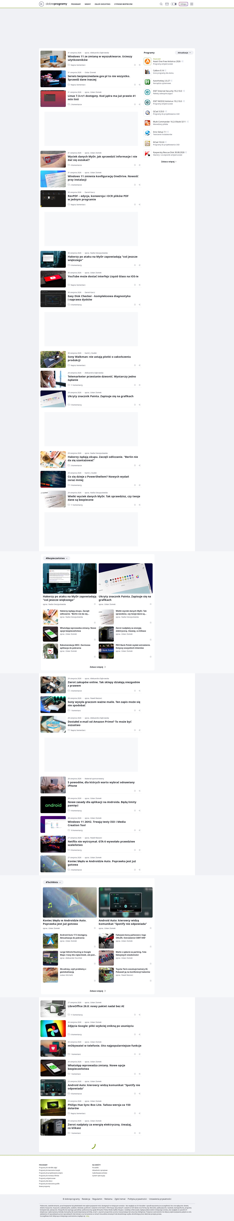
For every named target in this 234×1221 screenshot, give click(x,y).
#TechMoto (52, 882)
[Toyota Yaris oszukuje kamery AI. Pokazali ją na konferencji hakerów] (106, 975)
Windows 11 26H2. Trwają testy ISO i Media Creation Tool (97, 823)
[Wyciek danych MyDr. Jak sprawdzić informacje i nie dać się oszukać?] (53, 159)
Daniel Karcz (90, 192)
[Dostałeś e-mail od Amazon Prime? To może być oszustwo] (53, 724)
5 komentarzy (76, 405)
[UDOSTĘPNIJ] (139, 65)
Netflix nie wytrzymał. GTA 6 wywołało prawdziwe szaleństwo (101, 843)
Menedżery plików (160, 124)
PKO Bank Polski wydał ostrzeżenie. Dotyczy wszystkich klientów (133, 646)
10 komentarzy (77, 830)
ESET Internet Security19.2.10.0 (167, 91)
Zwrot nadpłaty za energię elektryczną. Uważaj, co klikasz (131, 629)
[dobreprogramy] (58, 3)
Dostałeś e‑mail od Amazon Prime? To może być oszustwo (100, 723)
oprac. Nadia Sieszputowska (96, 253)
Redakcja (86, 1199)
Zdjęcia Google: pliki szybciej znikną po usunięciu (101, 1026)
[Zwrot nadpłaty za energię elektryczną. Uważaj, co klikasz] (106, 634)
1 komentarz (76, 710)
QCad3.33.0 (159, 111)
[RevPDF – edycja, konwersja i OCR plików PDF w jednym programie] (53, 198)
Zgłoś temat (120, 1199)
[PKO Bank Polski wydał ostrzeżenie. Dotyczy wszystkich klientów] (106, 651)
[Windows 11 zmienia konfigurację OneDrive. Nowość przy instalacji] (53, 179)
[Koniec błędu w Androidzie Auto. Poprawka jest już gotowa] (53, 863)
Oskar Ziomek (90, 72)
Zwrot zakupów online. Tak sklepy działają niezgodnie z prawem (104, 683)
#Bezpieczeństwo (55, 558)
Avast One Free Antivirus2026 (167, 61)
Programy (76, 4)
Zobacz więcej (96, 667)
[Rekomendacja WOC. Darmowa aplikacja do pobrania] (50, 651)
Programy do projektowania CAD (166, 114)
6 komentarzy (76, 265)
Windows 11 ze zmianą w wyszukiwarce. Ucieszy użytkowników (100, 58)
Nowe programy (44, 1186)
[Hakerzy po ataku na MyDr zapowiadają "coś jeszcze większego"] (53, 259)
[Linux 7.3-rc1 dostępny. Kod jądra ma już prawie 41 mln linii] (53, 98)
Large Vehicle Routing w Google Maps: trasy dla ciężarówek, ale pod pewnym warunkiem (77, 953)
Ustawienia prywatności (160, 1199)
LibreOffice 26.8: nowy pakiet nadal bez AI (96, 1006)
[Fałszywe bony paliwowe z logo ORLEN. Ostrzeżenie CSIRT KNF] (106, 941)
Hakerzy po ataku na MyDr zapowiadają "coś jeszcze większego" (102, 258)
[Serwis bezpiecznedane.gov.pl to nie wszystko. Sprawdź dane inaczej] (53, 78)
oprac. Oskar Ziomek (93, 92)
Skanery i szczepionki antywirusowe (167, 155)
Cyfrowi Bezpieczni (123, 4)
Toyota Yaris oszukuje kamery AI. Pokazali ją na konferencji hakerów (133, 970)
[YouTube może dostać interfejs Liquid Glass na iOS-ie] (53, 279)
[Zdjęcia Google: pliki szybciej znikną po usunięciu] (53, 1028)
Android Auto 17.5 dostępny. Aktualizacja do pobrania (73, 936)
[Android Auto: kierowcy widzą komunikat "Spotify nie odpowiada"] (126, 902)
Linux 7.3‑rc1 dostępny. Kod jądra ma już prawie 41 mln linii (102, 97)
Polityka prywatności (137, 1199)
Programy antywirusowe (163, 64)
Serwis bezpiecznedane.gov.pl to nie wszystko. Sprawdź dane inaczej (99, 77)
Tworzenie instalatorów (162, 134)
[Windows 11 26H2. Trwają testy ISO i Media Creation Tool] (53, 824)
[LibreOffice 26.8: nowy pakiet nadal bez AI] (53, 1008)
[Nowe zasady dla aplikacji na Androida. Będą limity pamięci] (53, 804)
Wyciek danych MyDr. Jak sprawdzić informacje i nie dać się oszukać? (102, 158)
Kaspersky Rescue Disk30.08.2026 (168, 152)
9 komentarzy (76, 485)
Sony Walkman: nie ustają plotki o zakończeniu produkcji (99, 358)
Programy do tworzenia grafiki (49, 1184)
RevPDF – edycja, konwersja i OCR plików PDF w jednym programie (98, 197)
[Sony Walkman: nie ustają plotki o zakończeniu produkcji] (53, 359)
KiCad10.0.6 (158, 142)
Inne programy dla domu (163, 73)
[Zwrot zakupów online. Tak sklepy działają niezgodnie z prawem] (53, 684)
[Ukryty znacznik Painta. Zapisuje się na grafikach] (53, 398)
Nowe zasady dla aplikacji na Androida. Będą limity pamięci (102, 803)
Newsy (88, 4)
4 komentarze (76, 165)
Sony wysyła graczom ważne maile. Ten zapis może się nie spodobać (104, 703)
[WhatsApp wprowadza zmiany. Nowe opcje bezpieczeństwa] (50, 634)
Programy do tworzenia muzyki (49, 1170)
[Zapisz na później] (135, 65)
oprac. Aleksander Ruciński (71, 958)
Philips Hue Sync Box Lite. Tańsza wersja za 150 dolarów (99, 1106)
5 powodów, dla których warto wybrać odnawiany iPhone (101, 783)
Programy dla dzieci (45, 1181)
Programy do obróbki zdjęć (48, 1168)
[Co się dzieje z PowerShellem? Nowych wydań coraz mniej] (53, 479)
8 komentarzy (76, 850)
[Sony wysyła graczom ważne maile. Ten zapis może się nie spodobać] (53, 704)
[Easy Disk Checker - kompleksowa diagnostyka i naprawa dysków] (53, 298)
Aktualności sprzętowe (99, 1170)
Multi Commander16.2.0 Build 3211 (169, 121)
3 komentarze (76, 465)
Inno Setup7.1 (159, 132)
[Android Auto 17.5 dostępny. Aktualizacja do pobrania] (50, 941)
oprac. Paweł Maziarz (93, 698)
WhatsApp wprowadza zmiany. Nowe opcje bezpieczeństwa (78, 629)
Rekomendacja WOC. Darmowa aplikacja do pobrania (75, 646)
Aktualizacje (183, 53)
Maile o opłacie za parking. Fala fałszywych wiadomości (131, 953)
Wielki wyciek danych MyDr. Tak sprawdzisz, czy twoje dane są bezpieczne (104, 497)
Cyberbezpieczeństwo (99, 1173)
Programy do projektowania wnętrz (51, 1173)
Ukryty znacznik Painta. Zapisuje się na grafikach (100, 396)
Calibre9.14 (158, 70)
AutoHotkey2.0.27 (161, 80)
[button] (192, 4)
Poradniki (95, 1168)
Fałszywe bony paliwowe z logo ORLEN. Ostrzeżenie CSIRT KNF (131, 936)
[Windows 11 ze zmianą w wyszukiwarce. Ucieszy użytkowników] (53, 59)
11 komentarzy (77, 385)
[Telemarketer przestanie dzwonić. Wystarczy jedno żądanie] (53, 379)
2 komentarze (76, 104)
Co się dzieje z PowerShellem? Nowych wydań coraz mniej (98, 478)
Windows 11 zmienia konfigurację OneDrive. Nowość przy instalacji (103, 177)
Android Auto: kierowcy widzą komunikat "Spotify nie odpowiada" (123, 922)
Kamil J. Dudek (91, 353)
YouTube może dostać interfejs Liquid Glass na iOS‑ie (103, 276)
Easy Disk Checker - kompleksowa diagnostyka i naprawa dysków (99, 297)
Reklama (108, 1199)
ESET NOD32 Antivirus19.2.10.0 (167, 101)
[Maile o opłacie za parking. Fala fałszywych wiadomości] (106, 958)
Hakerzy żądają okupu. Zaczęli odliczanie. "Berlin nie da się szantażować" (103, 458)
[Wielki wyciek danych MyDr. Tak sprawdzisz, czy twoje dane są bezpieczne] (53, 499)
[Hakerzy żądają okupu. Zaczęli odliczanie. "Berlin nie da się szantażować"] (53, 459)
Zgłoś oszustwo (102, 4)
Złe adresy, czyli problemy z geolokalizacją (73, 970)
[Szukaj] (161, 4)
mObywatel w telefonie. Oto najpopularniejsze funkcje (104, 1045)
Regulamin (97, 1199)
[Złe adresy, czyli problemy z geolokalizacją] (50, 975)
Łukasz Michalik (66, 975)
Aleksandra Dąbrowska (94, 373)
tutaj (87, 1216)
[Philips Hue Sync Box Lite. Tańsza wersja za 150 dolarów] (53, 1107)
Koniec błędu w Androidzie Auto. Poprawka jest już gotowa (102, 862)
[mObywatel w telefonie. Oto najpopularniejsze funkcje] (53, 1048)
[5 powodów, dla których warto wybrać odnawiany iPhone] (53, 785)
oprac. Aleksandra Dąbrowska (97, 53)
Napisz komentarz (78, 65)
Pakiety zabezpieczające (163, 93)
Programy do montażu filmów (49, 1176)
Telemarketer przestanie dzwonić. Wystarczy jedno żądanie (102, 378)
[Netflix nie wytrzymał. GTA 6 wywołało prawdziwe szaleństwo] (53, 844)
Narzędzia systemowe (162, 83)
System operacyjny (98, 1176)
